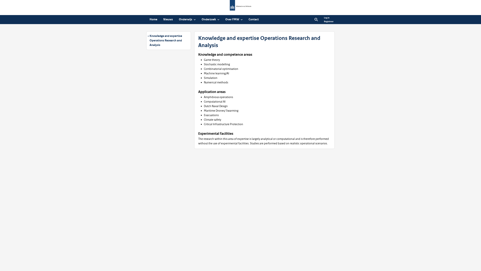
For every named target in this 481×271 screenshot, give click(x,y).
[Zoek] (316, 19)
